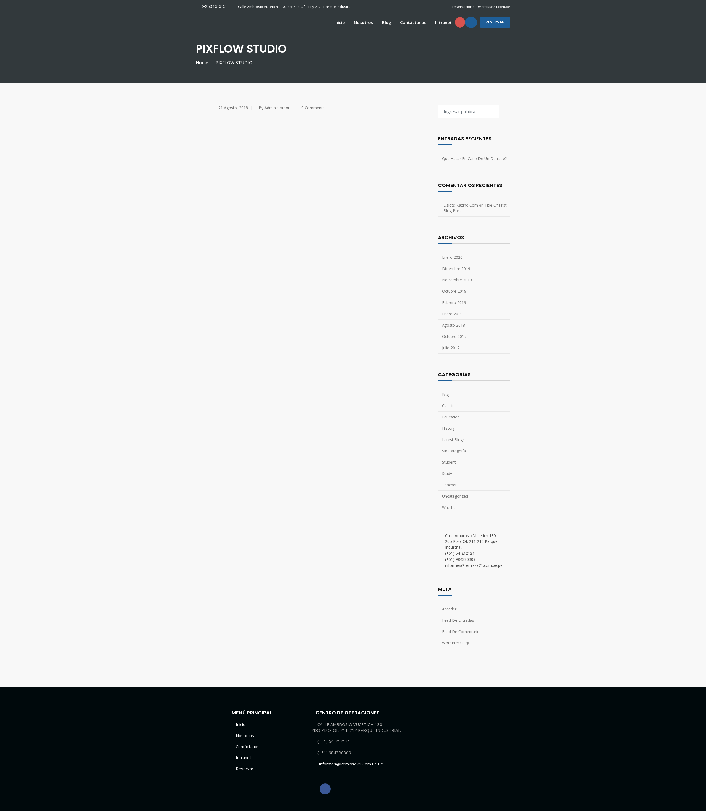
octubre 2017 (454, 336)
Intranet (443, 22)
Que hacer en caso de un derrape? (474, 158)
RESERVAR (495, 22)
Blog (386, 22)
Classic (448, 405)
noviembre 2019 (457, 279)
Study (447, 473)
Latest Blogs (453, 439)
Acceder (449, 609)
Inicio (339, 22)
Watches (450, 507)
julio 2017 (450, 347)
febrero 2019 (454, 302)
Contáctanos (413, 22)
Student (449, 462)
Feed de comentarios (462, 631)
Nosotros (363, 22)
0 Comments (313, 107)
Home (202, 63)
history (448, 428)
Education (451, 417)
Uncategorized (455, 496)
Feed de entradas (458, 620)
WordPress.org (455, 642)
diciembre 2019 (456, 268)
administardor (277, 107)
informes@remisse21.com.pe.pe (351, 764)
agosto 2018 (453, 325)
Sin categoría (454, 450)
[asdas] (325, 788)
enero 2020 (452, 257)
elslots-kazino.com (460, 205)
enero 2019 (452, 313)
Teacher (449, 484)
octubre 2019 (454, 291)
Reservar (244, 768)
